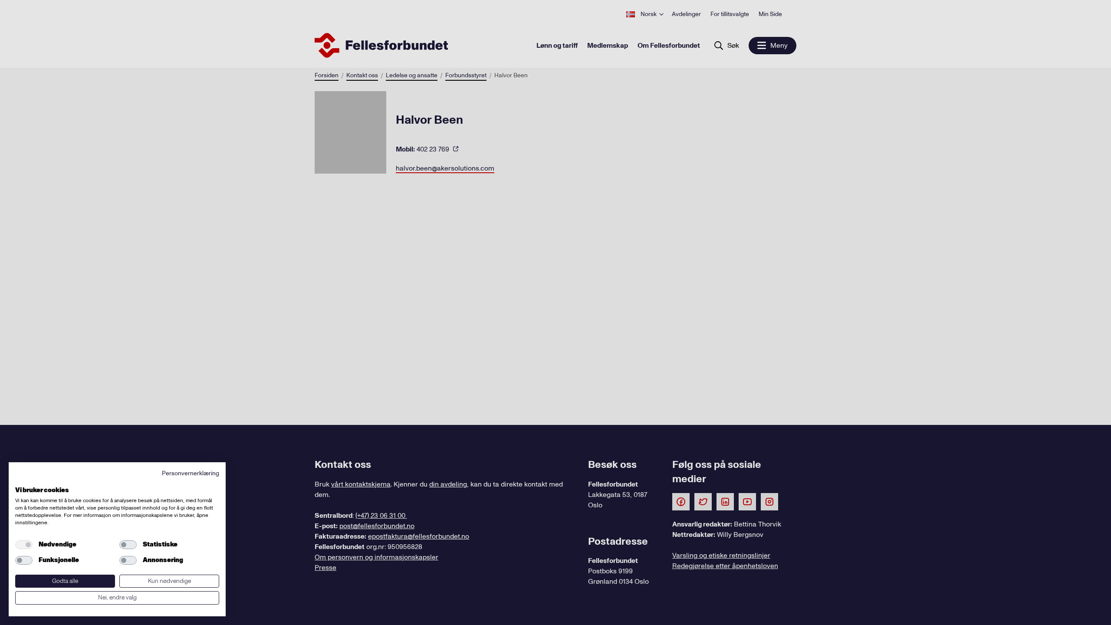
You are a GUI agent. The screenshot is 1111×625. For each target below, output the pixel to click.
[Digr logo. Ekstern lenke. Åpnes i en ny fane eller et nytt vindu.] (21, 480)
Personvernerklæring (190, 473)
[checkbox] (24, 544)
